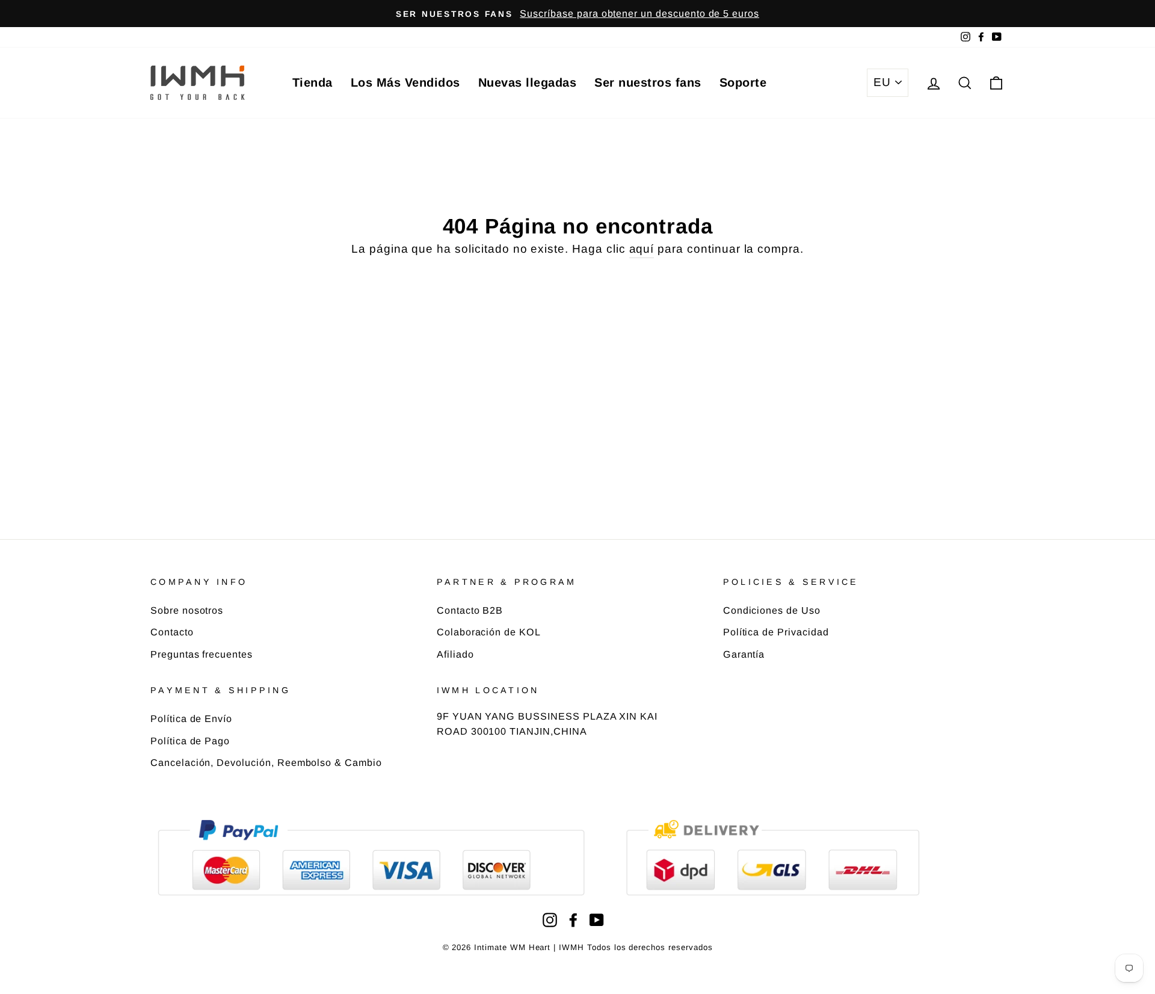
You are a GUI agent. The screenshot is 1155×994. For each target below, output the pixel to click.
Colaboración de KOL (489, 631)
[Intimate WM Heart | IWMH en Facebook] (573, 919)
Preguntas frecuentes (201, 654)
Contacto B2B (470, 610)
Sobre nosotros (186, 610)
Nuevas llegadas (527, 82)
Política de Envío (191, 718)
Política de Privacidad (776, 631)
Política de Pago (190, 740)
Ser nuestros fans (647, 82)
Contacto (172, 631)
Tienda (312, 82)
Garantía (744, 654)
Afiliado (455, 654)
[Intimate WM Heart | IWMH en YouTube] (597, 919)
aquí (641, 248)
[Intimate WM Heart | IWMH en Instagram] (550, 919)
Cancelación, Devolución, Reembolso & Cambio (266, 762)
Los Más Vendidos (405, 82)
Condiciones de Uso (772, 610)
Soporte (743, 82)
